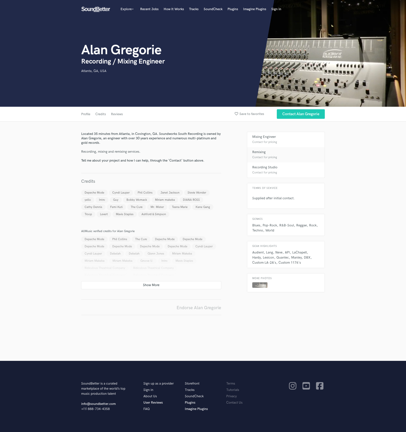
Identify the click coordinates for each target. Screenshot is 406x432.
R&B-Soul (286, 225)
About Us (150, 396)
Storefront (192, 384)
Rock (313, 225)
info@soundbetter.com (98, 404)
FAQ (146, 409)
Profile (85, 114)
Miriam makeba (165, 200)
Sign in (276, 9)
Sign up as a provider (158, 384)
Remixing (259, 152)
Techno (257, 230)
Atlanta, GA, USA (93, 71)
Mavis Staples (124, 214)
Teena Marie (180, 207)
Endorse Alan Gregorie (199, 307)
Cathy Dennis (93, 207)
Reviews (117, 114)
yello (88, 200)
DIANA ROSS (191, 200)
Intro (102, 200)
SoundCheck (213, 9)
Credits (100, 114)
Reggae (301, 225)
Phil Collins (145, 192)
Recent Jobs (149, 9)
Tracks (194, 9)
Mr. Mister (157, 207)
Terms (230, 384)
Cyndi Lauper (121, 192)
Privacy (231, 396)
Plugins (233, 9)
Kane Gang (203, 207)
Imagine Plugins (254, 9)
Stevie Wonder (197, 192)
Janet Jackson (170, 192)
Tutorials (232, 390)
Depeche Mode (94, 192)
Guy (115, 200)
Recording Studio (264, 167)
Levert (104, 214)
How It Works (174, 9)
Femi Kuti (116, 207)
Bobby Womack (136, 200)
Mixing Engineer (264, 137)
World (269, 230)
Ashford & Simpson (153, 214)
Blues (256, 225)
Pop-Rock (270, 225)
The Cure (137, 207)
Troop (88, 214)
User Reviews (153, 403)
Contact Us (234, 403)
